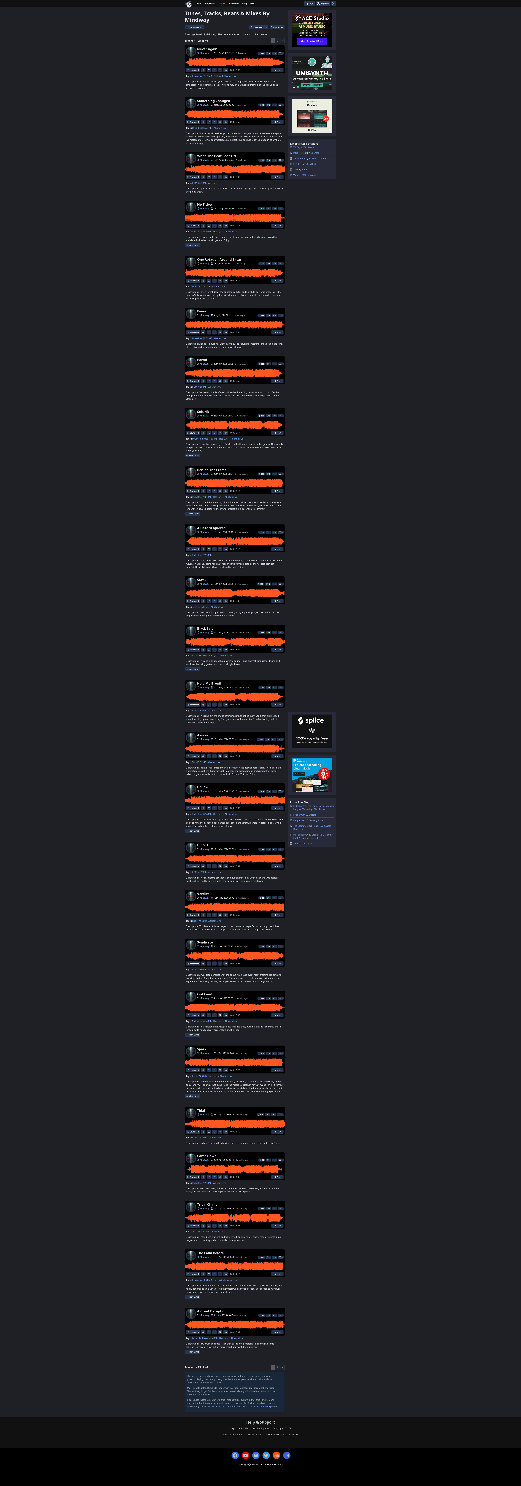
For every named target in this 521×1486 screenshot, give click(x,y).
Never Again (207, 49)
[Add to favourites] (214, 70)
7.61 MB (206, 286)
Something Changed (213, 100)
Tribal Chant (207, 1204)
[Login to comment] (220, 70)
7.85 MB (202, 1076)
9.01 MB (202, 655)
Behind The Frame (212, 469)
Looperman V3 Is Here (304, 814)
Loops (198, 3)
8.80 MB (202, 969)
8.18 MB (207, 1021)
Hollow (202, 787)
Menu (195, 27)
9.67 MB (207, 496)
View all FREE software (304, 175)
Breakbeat (197, 127)
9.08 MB (202, 386)
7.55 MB (207, 555)
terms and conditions (226, 1406)
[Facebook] (235, 1455)
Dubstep (196, 286)
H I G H (202, 845)
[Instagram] (287, 1455)
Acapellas (209, 3)
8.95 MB (208, 127)
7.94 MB (205, 1231)
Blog (244, 3)
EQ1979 (297, 164)
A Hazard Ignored (211, 528)
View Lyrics (194, 245)
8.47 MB (202, 872)
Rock (194, 655)
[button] (333, 3)
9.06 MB (202, 920)
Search (278, 27)
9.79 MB (207, 231)
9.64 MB (208, 1280)
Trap (194, 762)
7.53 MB (213, 438)
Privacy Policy (254, 1434)
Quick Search (259, 27)
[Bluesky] (256, 1455)
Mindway (204, 53)
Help (252, 3)
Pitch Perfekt (300, 152)
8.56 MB (208, 338)
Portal (202, 359)
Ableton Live (230, 76)
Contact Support (260, 1428)
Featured (218, 76)
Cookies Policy (272, 1434)
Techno (196, 606)
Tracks (221, 3)
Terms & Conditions (233, 1434)
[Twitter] (266, 1455)
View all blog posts (302, 843)
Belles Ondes (311, 164)
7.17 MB (208, 76)
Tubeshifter (299, 158)
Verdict (203, 893)
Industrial (197, 231)
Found (202, 311)
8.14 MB (207, 814)
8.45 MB (202, 183)
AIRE (295, 169)
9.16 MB (207, 1182)
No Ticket (204, 204)
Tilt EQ (296, 147)
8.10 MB (213, 1338)
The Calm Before (210, 1253)
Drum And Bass (200, 438)
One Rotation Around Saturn (220, 259)
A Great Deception (212, 1311)
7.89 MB (202, 710)
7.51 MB (202, 762)
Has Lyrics (218, 231)
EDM (194, 183)
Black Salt (205, 628)
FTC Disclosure (290, 1434)
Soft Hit (203, 411)
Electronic (197, 76)
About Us (243, 1428)
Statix (202, 579)
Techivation (309, 147)
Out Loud (204, 994)
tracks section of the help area (261, 1406)
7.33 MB (202, 1137)
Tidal (201, 1110)
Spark (202, 1049)
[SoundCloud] (276, 1455)
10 (281, 739)
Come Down (207, 1156)
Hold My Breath (209, 683)
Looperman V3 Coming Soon (308, 820)
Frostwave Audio (317, 158)
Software (234, 3)
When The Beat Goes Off (216, 156)
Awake (202, 735)
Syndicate (205, 942)
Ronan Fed (306, 169)
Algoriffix (314, 152)
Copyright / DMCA (282, 1428)
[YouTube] (245, 1455)
